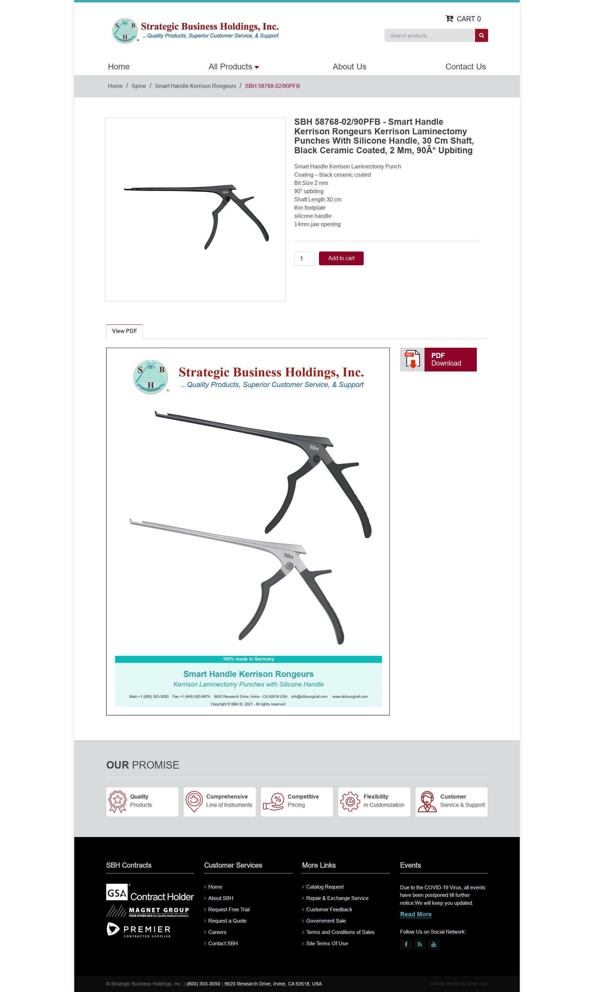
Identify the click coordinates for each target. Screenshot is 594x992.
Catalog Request (325, 887)
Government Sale (326, 921)
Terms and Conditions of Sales (340, 932)
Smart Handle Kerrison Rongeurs (195, 86)
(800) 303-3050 (203, 984)
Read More (416, 915)
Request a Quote (227, 921)
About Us (349, 66)
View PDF (124, 331)
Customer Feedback (329, 909)
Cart (469, 19)
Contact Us (466, 66)
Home (119, 66)
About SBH (220, 898)
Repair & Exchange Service (337, 898)
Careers (217, 932)
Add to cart (341, 258)
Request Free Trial (229, 909)
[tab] (124, 331)
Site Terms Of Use (327, 943)
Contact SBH (223, 943)
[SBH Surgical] (195, 30)
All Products (230, 66)
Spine (139, 86)
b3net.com (477, 983)
